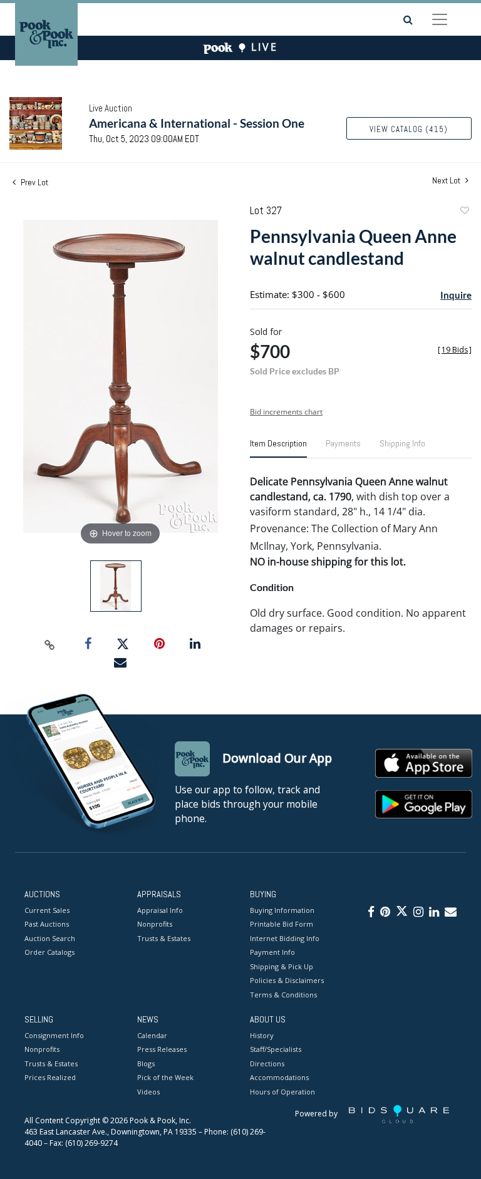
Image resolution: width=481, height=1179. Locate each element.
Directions (267, 1063)
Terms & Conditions (283, 994)
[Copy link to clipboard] (50, 644)
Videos (148, 1091)
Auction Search (49, 938)
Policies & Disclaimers (287, 980)
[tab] (278, 448)
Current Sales (47, 910)
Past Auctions (46, 924)
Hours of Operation (282, 1091)
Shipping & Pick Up (281, 966)
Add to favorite (464, 212)
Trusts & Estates (163, 938)
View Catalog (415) (409, 129)
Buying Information (282, 910)
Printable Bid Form (281, 924)
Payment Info (272, 952)
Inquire (456, 295)
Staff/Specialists (275, 1049)
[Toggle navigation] (440, 19)
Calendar (152, 1035)
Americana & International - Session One (196, 123)
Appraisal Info (160, 910)
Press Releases (162, 1049)
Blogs (146, 1063)
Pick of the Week (165, 1077)
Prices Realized (50, 1077)
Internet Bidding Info (284, 938)
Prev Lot (33, 182)
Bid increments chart (286, 411)
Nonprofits (154, 924)
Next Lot (447, 180)
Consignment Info (54, 1035)
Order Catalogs (49, 952)
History (262, 1035)
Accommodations (279, 1077)
